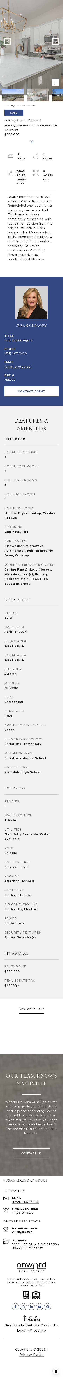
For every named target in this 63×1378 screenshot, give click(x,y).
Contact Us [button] (31, 1153)
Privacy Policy (31, 1355)
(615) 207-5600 (15, 353)
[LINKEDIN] (31, 1306)
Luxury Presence (31, 1330)
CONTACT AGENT (31, 391)
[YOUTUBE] (39, 1306)
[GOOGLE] (47, 1306)
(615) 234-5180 (24, 1232)
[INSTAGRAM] (23, 1306)
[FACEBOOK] (15, 1306)
